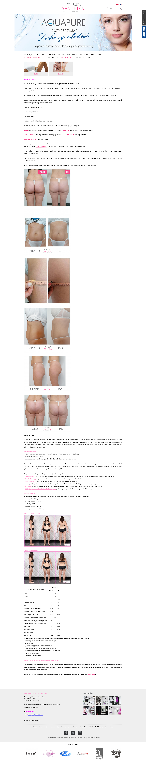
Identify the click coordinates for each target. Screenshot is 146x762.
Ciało (36, 55)
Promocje (28, 55)
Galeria (67, 727)
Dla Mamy (52, 55)
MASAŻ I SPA (77, 55)
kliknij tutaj (91, 674)
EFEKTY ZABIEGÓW (82, 58)
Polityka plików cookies (104, 727)
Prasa (75, 727)
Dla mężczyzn (64, 55)
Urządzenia (89, 55)
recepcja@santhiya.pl (35, 715)
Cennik (99, 55)
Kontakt (83, 727)
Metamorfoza (67, 58)
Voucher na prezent (33, 58)
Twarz (43, 55)
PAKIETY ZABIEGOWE (51, 58)
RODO (90, 727)
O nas (35, 727)
